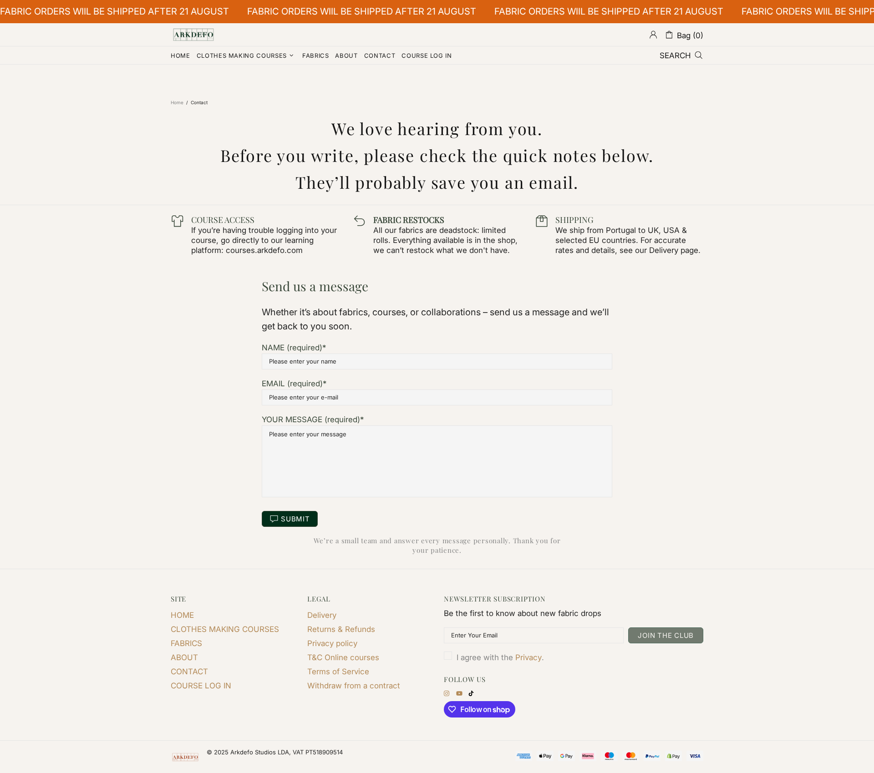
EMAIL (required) (292, 383)
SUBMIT (295, 519)
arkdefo (193, 34)
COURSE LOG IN (201, 685)
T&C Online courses (343, 657)
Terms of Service (338, 671)
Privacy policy (332, 643)
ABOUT (184, 657)
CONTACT (189, 671)
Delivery (321, 615)
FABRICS (186, 643)
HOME (182, 615)
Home (177, 102)
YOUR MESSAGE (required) (311, 419)
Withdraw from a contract (353, 685)
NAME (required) (292, 347)
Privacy (528, 657)
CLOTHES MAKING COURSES (225, 629)
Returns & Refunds (341, 629)
